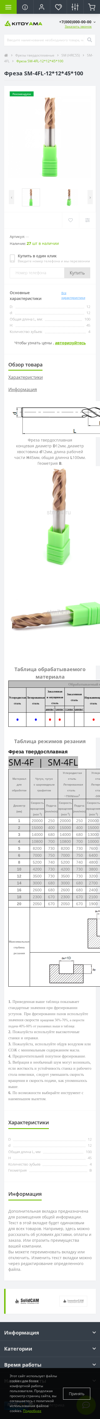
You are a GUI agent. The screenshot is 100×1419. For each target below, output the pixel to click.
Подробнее (32, 1410)
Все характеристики (73, 295)
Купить (77, 273)
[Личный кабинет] (41, 7)
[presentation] (11, 197)
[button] (77, 22)
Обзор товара (25, 364)
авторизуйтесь (70, 342)
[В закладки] (70, 220)
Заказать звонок (78, 26)
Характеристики (25, 377)
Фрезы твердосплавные (35, 55)
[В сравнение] (87, 220)
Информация (22, 389)
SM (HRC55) (71, 55)
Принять (76, 1393)
